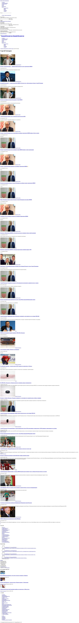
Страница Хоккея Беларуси (4, 48)
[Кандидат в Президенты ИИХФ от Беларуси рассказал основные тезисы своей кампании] (7, 231)
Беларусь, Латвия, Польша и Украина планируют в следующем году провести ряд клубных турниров (20, 398)
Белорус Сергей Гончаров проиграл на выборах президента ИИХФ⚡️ (14, 166)
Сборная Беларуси (18, 64)
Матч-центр (4, 6)
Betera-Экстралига (18, 347)
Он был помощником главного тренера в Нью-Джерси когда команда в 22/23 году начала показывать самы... (19, 548)
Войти (1, 0)
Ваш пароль (11, 19)
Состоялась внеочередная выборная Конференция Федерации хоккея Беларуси (16, 502)
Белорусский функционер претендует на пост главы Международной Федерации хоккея (17, 433)
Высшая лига (6, 43)
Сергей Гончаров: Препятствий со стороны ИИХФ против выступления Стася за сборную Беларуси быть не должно (23, 471)
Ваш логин (10, 18)
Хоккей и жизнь (17, 114)
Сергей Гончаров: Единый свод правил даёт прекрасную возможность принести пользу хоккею (19, 282)
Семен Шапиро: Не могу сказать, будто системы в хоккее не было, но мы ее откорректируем (18, 487)
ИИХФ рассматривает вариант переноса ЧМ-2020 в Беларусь (12, 332)
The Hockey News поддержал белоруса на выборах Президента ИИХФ (14, 216)
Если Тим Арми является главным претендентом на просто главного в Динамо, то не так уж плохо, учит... (18, 554)
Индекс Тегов (11, 48)
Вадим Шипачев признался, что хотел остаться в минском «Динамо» (14, 575)
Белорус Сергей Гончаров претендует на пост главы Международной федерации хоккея (17, 299)
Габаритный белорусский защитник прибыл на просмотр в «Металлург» (15, 589)
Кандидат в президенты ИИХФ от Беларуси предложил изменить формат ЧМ (15, 249)
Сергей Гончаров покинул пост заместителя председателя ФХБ (12, 116)
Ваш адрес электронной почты (14, 24)
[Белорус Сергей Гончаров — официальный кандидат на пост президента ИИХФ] (7, 64)
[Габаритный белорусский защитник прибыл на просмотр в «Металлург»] (2, 587)
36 (0, 451)
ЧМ (15, 281)
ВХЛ (5, 8)
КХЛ (3, 4)
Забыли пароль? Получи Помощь (5, 21)
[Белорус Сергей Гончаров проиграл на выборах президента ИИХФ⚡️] (7, 164)
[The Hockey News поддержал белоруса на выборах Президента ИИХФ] (7, 214)
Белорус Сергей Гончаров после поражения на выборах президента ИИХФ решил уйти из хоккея (19, 133)
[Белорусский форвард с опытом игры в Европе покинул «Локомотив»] (2, 580)
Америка (5, 10)
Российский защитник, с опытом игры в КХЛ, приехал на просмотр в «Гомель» (16, 366)
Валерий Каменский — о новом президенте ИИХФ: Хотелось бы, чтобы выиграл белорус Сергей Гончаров (21, 83)
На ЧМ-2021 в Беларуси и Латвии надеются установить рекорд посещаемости (15, 382)
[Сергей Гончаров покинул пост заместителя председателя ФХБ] (7, 114)
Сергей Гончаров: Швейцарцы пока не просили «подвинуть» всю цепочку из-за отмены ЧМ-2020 (19, 316)
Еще (3, 7)
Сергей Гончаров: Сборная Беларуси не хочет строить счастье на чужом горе (15, 448)
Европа (5, 11)
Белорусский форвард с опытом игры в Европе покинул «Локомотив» (14, 582)
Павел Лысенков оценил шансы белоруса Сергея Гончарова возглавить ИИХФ (16, 199)
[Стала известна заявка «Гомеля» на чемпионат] (7, 347)
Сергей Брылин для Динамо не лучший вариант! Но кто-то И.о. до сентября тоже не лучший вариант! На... (19, 551)
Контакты (7, 567)
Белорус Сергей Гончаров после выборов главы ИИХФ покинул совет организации (17, 149)
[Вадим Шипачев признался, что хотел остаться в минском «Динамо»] (2, 573)
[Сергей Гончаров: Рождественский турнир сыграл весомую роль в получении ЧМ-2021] (7, 411)
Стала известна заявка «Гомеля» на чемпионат (9, 349)
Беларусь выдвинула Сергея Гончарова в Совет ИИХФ (11, 99)
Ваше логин (11, 25)
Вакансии (3, 617)
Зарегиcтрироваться (6, 0)
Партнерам (4, 618)
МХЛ (5, 9)
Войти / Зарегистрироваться (6, 15)
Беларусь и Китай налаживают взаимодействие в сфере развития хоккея (14, 455)
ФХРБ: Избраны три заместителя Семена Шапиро (10, 518)
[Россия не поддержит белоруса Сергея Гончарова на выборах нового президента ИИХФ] (7, 181)
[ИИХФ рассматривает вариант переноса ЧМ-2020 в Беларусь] (7, 331)
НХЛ (3, 5)
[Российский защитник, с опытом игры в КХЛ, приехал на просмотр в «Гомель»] (7, 364)
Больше (1, 560)
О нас (3, 615)
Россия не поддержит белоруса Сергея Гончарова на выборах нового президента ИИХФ (17, 183)
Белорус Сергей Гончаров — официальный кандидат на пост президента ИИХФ (16, 66)
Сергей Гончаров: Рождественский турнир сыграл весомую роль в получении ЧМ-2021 (17, 413)
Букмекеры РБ (4, 39)
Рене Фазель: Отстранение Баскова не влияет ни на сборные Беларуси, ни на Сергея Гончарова (19, 266)
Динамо (3, 2)
